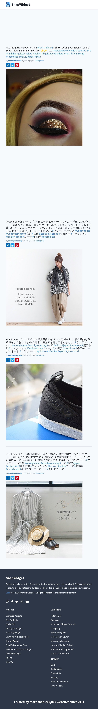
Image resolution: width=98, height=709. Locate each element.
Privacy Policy (57, 685)
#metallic (69, 53)
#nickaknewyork (61, 50)
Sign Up (9, 662)
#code (19, 236)
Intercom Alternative (60, 641)
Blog (53, 664)
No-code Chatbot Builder (62, 645)
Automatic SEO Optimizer (62, 649)
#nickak (75, 50)
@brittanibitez (45, 47)
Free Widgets (12, 620)
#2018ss (53, 351)
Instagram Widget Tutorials (63, 624)
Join (8, 592)
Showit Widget (12, 641)
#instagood (52, 233)
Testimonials (56, 669)
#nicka (82, 50)
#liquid (45, 53)
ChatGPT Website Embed (17, 636)
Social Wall (10, 624)
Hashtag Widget (13, 632)
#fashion (10, 236)
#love (45, 351)
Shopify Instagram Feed (16, 645)
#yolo (69, 351)
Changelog (55, 628)
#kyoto (61, 351)
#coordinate (48, 236)
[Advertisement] (49, 29)
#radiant (37, 53)
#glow (28, 53)
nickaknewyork (15, 60)
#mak (38, 56)
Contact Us (56, 673)
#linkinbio (11, 53)
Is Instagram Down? (60, 636)
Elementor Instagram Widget (19, 649)
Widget (20, 4)
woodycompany (15, 241)
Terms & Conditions (60, 681)
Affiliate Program (58, 632)
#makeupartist (26, 56)
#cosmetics (12, 56)
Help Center (56, 615)
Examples (55, 620)
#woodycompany (15, 233)
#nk (89, 50)
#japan (42, 233)
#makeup (79, 53)
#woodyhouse (82, 230)
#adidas (57, 345)
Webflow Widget (13, 653)
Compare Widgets (14, 615)
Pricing (9, 657)
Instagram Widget (14, 628)
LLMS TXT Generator (60, 653)
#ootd (75, 351)
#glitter (21, 53)
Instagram (39, 60)
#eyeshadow (56, 53)
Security (54, 677)
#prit (39, 351)
